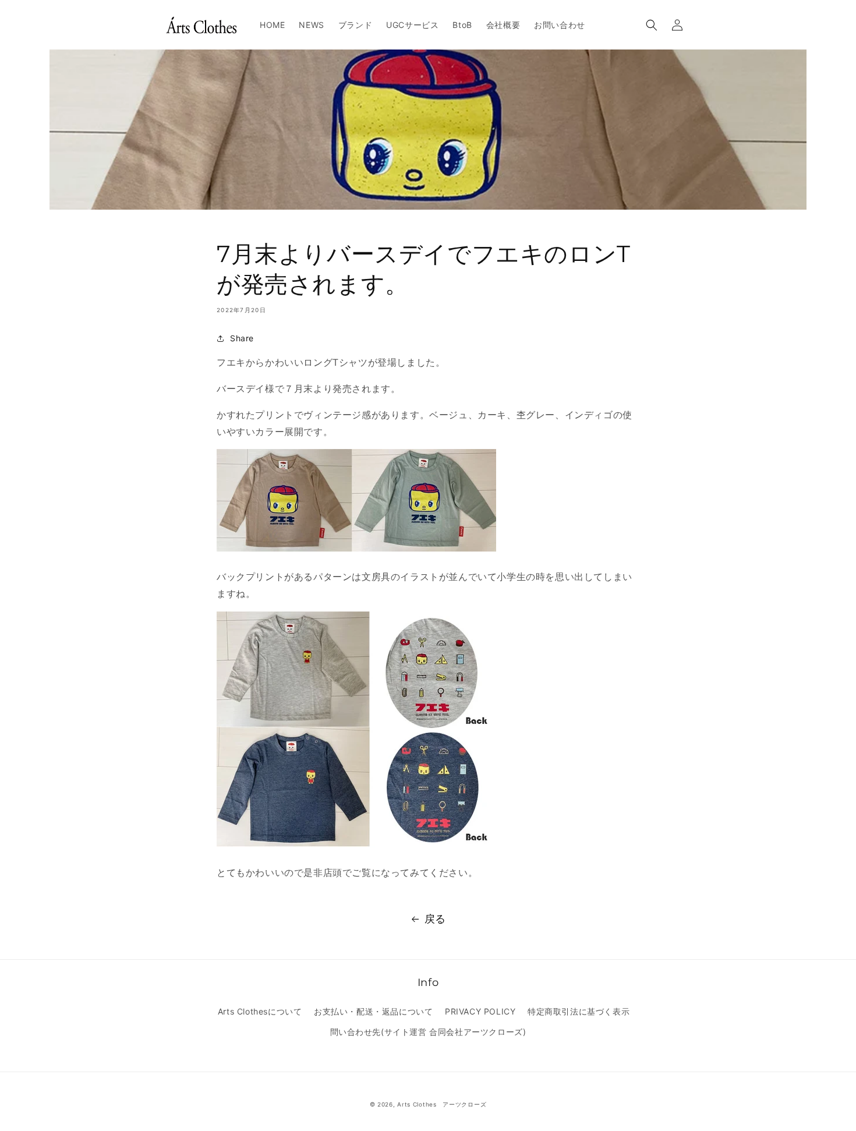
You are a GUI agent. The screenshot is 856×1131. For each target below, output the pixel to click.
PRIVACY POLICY (480, 1011)
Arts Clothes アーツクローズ (441, 1104)
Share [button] (242, 338)
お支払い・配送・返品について (373, 1011)
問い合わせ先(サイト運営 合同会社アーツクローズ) (428, 1032)
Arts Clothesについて (260, 1011)
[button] (651, 25)
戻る (435, 919)
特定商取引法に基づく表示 (578, 1011)
